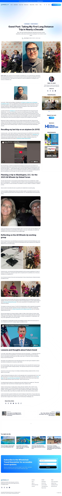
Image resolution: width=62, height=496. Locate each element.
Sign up (33, 483)
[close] (61, 1)
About (36, 4)
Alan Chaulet (26, 38)
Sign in (49, 4)
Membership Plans (35, 484)
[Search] (44, 4)
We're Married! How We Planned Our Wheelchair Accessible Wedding (49, 106)
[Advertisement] (31, 13)
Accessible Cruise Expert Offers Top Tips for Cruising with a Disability (22, 447)
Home (11, 4)
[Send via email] (18, 403)
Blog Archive (32, 4)
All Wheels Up (12, 110)
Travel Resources (45, 486)
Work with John (54, 486)
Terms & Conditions (9, 493)
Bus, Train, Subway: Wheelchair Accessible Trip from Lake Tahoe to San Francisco (47, 414)
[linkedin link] (53, 91)
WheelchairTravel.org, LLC (10, 492)
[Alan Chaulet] (23, 38)
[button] (50, 111)
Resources (26, 4)
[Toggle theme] (46, 4)
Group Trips (21, 4)
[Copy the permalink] (21, 403)
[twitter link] (48, 91)
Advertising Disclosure (15, 493)
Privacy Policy (3, 493)
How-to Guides (44, 484)
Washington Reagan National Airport (24, 138)
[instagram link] (55, 91)
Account (33, 486)
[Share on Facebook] (8, 403)
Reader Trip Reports (34, 23)
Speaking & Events (54, 484)
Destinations (16, 4)
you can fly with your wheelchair (13, 377)
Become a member (56, 4)
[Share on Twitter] (6, 403)
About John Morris (54, 481)
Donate (51, 117)
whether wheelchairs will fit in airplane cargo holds (21, 309)
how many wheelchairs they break (9, 301)
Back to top (59, 492)
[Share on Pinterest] (11, 403)
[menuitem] (11, 5)
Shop (40, 4)
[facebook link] (50, 91)
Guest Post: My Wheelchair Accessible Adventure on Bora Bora (38, 447)
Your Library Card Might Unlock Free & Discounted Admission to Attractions (14, 414)
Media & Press (53, 483)
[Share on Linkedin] (16, 403)
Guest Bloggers (27, 23)
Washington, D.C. (36, 134)
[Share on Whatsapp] (13, 403)
